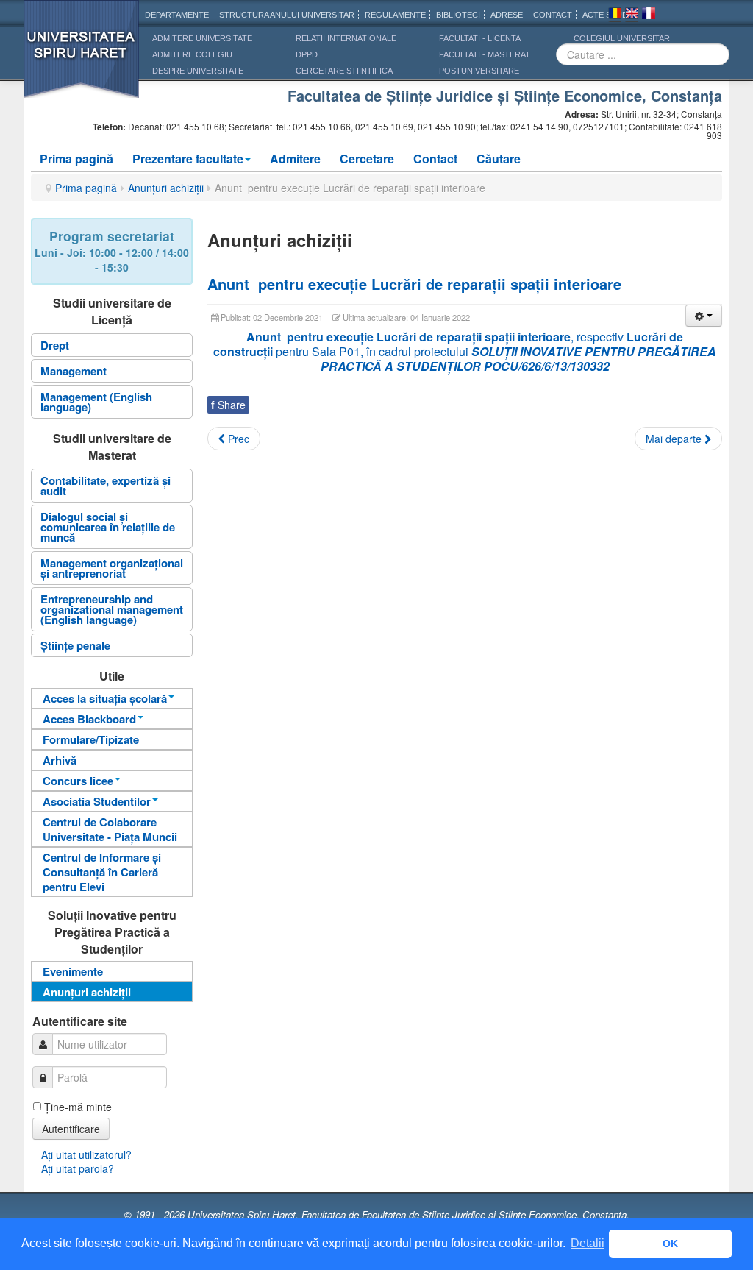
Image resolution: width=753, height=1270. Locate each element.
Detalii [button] (587, 1243)
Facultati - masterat (484, 54)
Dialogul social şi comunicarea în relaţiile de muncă (107, 526)
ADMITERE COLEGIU (192, 54)
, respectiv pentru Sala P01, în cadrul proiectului (464, 351)
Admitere (295, 158)
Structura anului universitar (286, 14)
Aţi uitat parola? (77, 1168)
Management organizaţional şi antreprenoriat (111, 568)
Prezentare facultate (187, 158)
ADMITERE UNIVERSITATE (202, 38)
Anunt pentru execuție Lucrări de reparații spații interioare (414, 283)
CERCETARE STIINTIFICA (344, 70)
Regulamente (395, 14)
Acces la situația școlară (105, 698)
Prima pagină (76, 158)
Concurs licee (78, 781)
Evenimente (73, 971)
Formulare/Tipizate (91, 739)
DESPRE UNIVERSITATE (197, 70)
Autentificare (71, 1128)
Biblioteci (458, 14)
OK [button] (670, 1243)
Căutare (499, 158)
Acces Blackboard (89, 719)
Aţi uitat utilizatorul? (86, 1154)
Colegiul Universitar (622, 38)
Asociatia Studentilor (97, 801)
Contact (435, 158)
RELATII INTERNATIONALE (346, 38)
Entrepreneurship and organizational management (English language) (111, 609)
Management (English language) (96, 402)
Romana (614, 15)
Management (73, 371)
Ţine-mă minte (78, 1106)
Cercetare (367, 158)
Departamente (177, 14)
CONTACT (552, 14)
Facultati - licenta (480, 38)
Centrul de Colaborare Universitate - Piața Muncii (110, 829)
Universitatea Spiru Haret (82, 58)
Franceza (648, 15)
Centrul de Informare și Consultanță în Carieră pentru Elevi (102, 872)
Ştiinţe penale (75, 645)
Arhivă (59, 760)
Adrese (506, 14)
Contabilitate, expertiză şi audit (105, 485)
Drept (54, 345)
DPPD (307, 54)
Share (228, 404)
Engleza (631, 15)
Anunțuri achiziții (166, 187)
